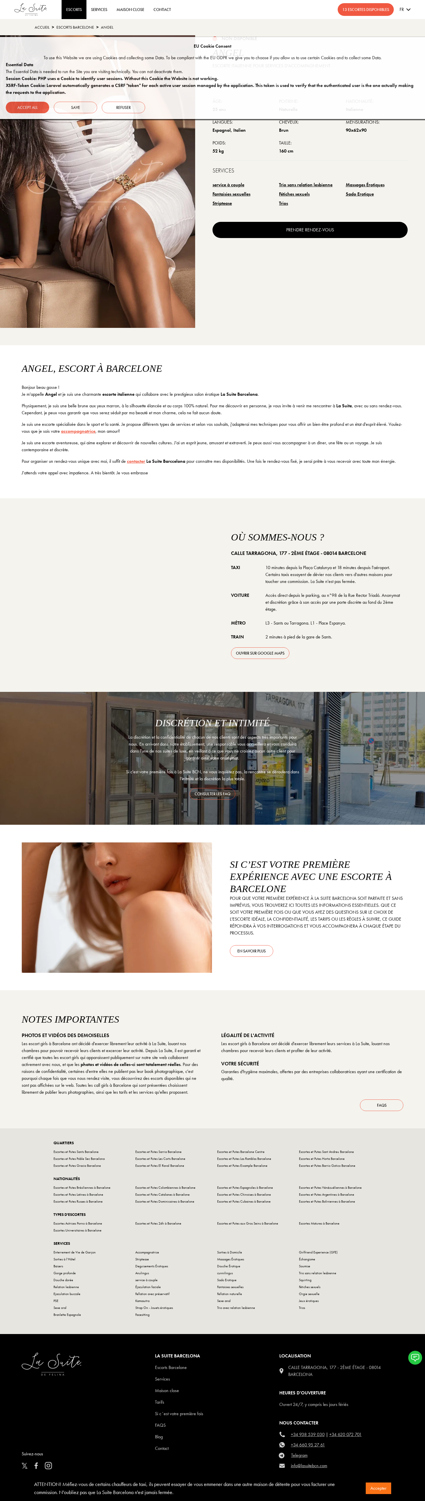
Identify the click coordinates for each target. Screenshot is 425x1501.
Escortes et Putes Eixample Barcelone (242, 1165)
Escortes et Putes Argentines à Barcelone (326, 1194)
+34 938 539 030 (308, 1434)
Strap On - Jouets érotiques (154, 1307)
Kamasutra (142, 1300)
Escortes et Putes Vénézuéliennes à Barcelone (330, 1187)
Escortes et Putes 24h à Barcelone (158, 1223)
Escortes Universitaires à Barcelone (77, 1230)
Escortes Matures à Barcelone (319, 1223)
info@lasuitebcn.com (309, 1466)
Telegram (299, 1455)
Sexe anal (224, 1300)
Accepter (378, 1488)
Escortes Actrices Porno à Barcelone (77, 1223)
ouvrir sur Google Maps (260, 653)
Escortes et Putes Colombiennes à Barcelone (165, 1187)
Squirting (305, 1280)
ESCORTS (74, 9)
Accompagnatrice (147, 1252)
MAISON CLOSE (130, 9)
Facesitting (142, 1314)
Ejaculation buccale (66, 1294)
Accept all (27, 107)
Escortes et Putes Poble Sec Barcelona (79, 1158)
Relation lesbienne (66, 1287)
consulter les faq (212, 793)
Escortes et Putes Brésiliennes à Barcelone (81, 1187)
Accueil (42, 27)
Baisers (58, 1266)
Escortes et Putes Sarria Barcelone (158, 1151)
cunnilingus (225, 1273)
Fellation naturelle (229, 1294)
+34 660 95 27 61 (308, 1445)
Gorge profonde (64, 1273)
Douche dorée (63, 1280)
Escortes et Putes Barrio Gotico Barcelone (327, 1165)
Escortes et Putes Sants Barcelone (76, 1151)
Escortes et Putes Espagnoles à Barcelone (245, 1187)
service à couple (228, 185)
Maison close (167, 1390)
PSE (55, 1300)
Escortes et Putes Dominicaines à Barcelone (164, 1201)
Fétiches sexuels (294, 194)
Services (99, 9)
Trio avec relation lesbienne (236, 1307)
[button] (415, 1358)
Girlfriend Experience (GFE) (318, 1252)
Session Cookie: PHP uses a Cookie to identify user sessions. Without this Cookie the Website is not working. (112, 78)
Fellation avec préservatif (152, 1294)
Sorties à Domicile (229, 1252)
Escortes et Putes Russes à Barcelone (78, 1201)
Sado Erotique (360, 194)
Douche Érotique (228, 1266)
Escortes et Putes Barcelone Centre (241, 1151)
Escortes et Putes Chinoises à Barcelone (244, 1194)
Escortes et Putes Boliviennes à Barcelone (327, 1201)
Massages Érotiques (365, 185)
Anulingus (142, 1273)
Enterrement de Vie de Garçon (74, 1252)
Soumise (304, 1266)
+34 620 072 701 (345, 1434)
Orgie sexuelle (309, 1294)
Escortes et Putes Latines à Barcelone (78, 1194)
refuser (123, 107)
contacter (136, 461)
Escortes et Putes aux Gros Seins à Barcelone (247, 1223)
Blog (159, 1437)
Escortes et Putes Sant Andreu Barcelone (326, 1151)
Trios (283, 203)
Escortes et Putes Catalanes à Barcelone (162, 1194)
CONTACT (162, 9)
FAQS (160, 1425)
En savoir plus (251, 951)
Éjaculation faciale (148, 1287)
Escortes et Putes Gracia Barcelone (77, 1165)
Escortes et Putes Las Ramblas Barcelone (244, 1158)
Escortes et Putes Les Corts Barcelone (160, 1158)
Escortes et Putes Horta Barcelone (322, 1158)
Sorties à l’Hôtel (64, 1259)
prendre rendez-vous (310, 230)
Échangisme (307, 1259)
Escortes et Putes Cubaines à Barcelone (244, 1201)
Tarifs (159, 1402)
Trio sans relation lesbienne (305, 185)
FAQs (382, 1105)
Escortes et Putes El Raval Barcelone (159, 1165)
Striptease (222, 203)
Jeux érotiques (309, 1300)
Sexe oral (59, 1307)
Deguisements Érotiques (151, 1266)
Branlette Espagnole (67, 1314)
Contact (162, 1448)
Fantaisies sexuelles (231, 194)
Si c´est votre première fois (179, 1414)
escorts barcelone (75, 27)
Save (75, 107)
